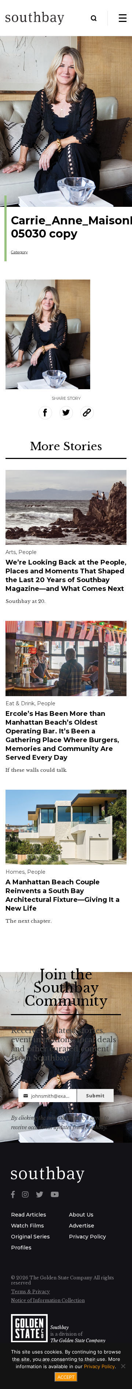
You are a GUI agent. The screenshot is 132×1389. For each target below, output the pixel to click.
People (27, 552)
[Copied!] (87, 413)
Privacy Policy (87, 1236)
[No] (122, 1366)
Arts (11, 552)
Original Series (30, 1236)
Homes (15, 872)
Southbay (59, 1327)
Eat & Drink (20, 703)
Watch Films (27, 1225)
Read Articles (28, 1214)
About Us (81, 1214)
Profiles (21, 1247)
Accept (66, 1377)
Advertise (81, 1225)
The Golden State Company (77, 1340)
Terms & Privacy (30, 1291)
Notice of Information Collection (48, 1300)
